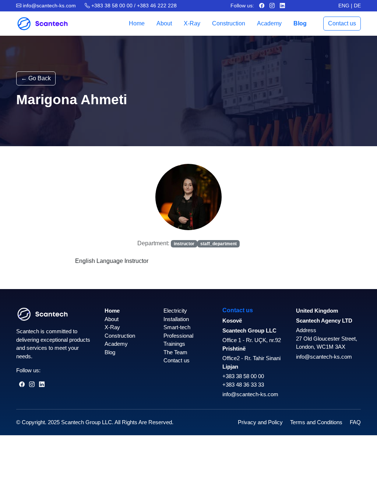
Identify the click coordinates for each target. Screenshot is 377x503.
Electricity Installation (176, 314)
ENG (343, 5)
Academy (269, 23)
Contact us (342, 23)
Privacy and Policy (260, 422)
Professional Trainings (178, 340)
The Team (175, 352)
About (164, 23)
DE (357, 5)
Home (137, 23)
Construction (228, 23)
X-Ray (192, 23)
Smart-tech (176, 327)
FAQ (355, 422)
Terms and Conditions (316, 422)
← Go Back (36, 78)
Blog (300, 23)
